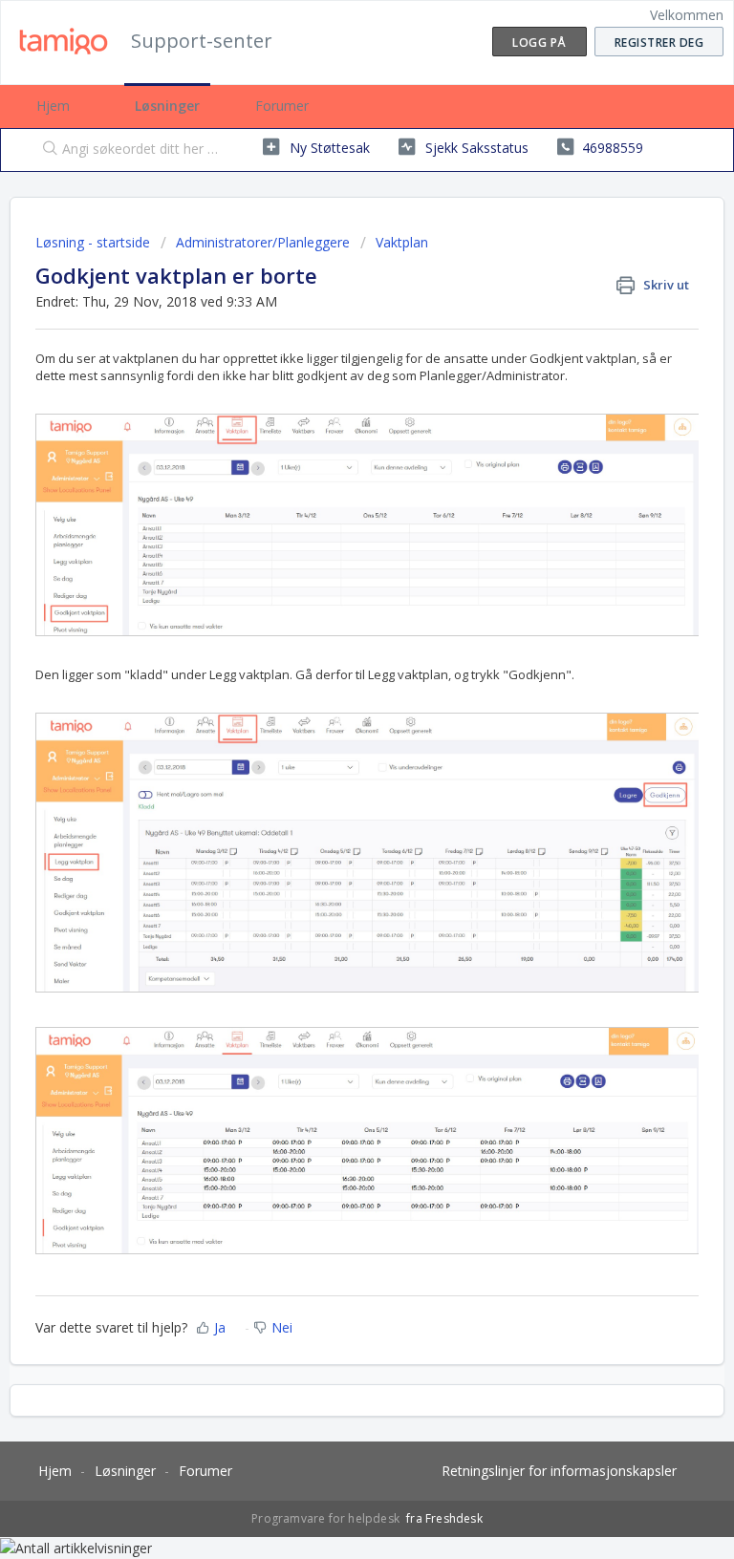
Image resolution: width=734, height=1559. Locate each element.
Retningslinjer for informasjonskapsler (559, 1471)
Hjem (53, 105)
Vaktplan (402, 242)
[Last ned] (331, 777)
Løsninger (167, 105)
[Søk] (46, 150)
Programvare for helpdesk (326, 1518)
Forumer (282, 105)
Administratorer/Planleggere (263, 242)
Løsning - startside (94, 242)
